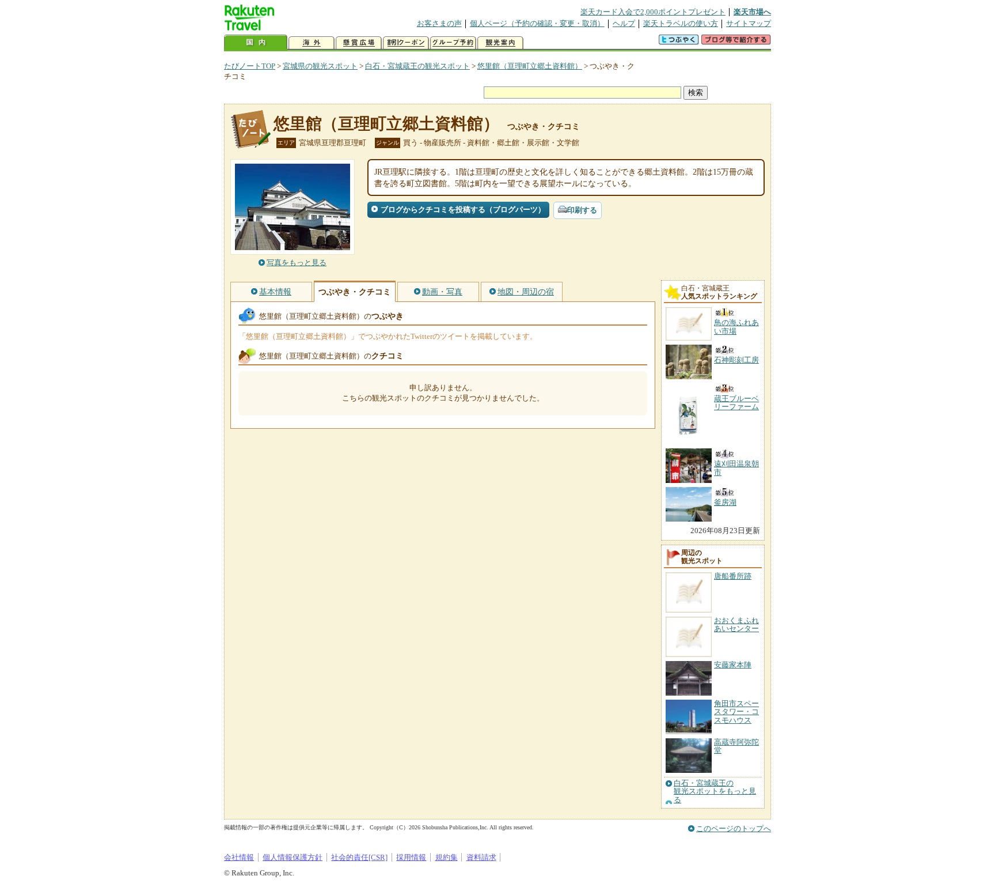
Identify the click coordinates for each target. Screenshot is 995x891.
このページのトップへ (733, 828)
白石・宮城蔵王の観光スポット (417, 66)
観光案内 (500, 43)
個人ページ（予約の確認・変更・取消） (537, 23)
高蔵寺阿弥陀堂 (736, 746)
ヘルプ (624, 23)
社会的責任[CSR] (359, 857)
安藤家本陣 (732, 664)
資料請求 (481, 857)
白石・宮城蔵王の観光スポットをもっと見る (715, 791)
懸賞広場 (359, 43)
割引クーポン (406, 43)
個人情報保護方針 (292, 857)
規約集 (446, 857)
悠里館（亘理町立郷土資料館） (529, 66)
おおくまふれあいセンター (736, 624)
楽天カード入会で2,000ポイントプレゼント (653, 11)
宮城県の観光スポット (320, 66)
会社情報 (239, 857)
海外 (311, 43)
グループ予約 (453, 43)
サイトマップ (748, 23)
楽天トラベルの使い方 (680, 23)
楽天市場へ (752, 11)
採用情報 (411, 857)
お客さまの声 (439, 23)
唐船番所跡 (732, 576)
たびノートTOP (249, 66)
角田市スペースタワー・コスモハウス (736, 711)
